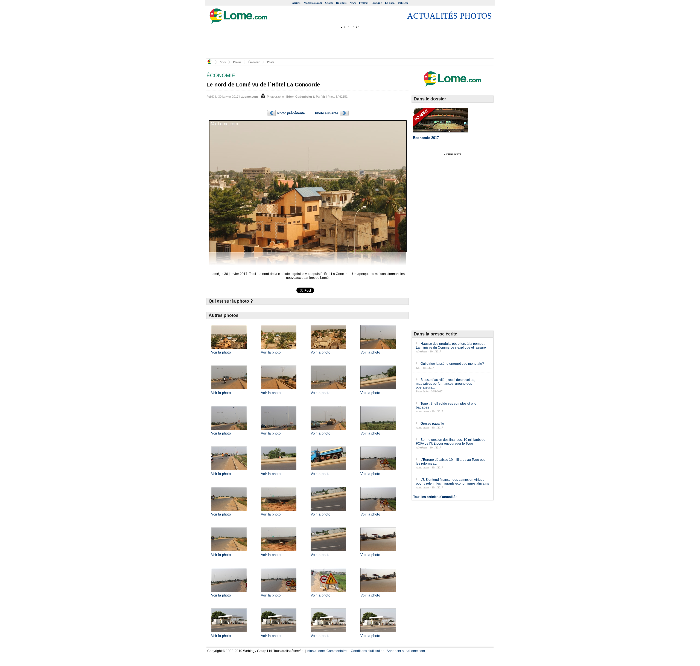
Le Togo (390, 2)
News (353, 2)
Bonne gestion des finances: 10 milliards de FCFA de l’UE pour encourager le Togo (450, 441)
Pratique (377, 2)
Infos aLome (316, 651)
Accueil (296, 2)
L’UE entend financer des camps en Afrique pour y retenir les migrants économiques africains (452, 481)
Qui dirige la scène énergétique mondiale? (452, 364)
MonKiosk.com (313, 2)
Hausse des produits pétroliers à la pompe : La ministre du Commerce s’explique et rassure (451, 345)
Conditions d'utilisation (367, 651)
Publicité (403, 2)
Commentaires (337, 651)
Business (341, 2)
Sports (329, 2)
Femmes (363, 2)
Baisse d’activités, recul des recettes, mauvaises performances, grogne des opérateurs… (445, 383)
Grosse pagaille (432, 423)
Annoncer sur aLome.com (406, 651)
